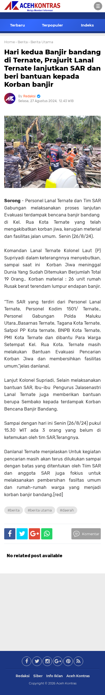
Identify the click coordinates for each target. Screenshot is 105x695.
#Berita (14, 510)
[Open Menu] (98, 6)
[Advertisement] (53, 611)
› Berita (22, 42)
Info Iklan (54, 676)
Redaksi (23, 676)
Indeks (87, 25)
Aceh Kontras (78, 676)
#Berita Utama (40, 510)
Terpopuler (52, 25)
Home (9, 42)
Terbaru (17, 25)
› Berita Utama (41, 42)
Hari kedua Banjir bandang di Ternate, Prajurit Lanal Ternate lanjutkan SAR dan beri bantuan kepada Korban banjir (52, 68)
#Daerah (67, 510)
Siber (38, 676)
